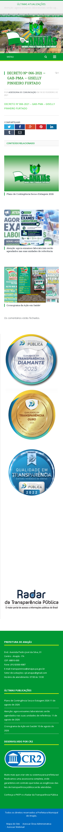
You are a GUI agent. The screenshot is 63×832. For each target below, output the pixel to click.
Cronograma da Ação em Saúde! (23, 305)
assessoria (27, 778)
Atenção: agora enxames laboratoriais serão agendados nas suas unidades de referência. (32, 7)
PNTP (18, 794)
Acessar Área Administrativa (37, 823)
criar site (24, 774)
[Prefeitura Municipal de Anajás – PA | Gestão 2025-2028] (31, 33)
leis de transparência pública (19, 787)
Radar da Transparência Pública (41, 794)
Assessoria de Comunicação (22, 92)
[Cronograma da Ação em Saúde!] (31, 285)
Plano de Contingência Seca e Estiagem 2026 (30, 194)
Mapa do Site (13, 823)
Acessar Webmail (16, 826)
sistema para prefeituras (45, 774)
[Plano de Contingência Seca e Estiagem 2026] (31, 173)
